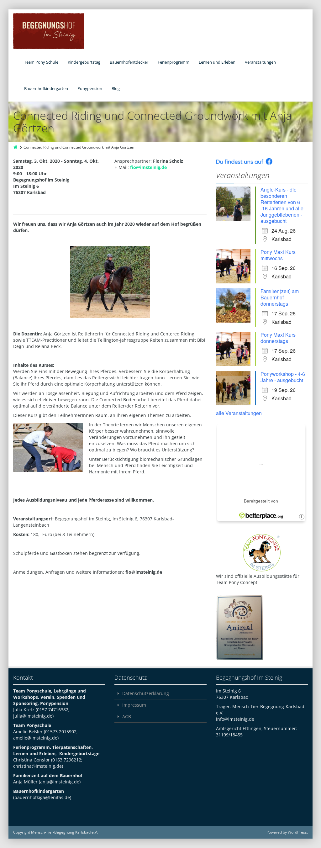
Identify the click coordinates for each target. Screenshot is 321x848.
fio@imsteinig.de (148, 167)
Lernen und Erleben (217, 62)
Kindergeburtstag (84, 62)
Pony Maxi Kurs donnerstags (278, 338)
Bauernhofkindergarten (46, 88)
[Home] (15, 147)
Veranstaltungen (260, 62)
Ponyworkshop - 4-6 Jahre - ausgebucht (282, 377)
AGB (126, 716)
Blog (116, 88)
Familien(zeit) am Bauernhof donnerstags (279, 297)
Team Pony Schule (41, 62)
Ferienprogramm (173, 62)
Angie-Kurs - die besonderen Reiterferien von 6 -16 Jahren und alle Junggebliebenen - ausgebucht (281, 205)
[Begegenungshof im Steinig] (48, 31)
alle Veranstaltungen (239, 413)
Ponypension (89, 88)
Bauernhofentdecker (129, 62)
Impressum (134, 705)
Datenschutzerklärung (145, 693)
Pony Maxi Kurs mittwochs (278, 255)
